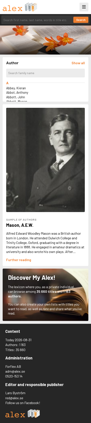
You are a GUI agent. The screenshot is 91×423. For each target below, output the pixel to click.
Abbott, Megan (16, 101)
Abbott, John (15, 97)
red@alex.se (14, 398)
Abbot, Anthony (17, 92)
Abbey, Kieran (16, 88)
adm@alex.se (15, 371)
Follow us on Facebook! (22, 403)
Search (80, 20)
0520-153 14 (14, 376)
